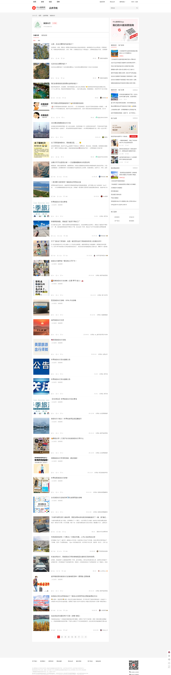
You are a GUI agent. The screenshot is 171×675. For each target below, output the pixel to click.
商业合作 (112, 1)
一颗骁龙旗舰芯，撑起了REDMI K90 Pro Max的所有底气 (128, 141)
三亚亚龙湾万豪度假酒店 (118, 181)
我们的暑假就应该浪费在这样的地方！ (64, 83)
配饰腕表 (131, 221)
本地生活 (131, 217)
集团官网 (102, 1)
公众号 (54, 204)
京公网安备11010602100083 (39, 668)
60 (122, 162)
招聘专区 (50, 661)
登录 (132, 1)
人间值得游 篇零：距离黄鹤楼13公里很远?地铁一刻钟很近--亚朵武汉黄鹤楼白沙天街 (134, 109)
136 (122, 154)
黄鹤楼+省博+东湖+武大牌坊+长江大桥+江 (122, 69)
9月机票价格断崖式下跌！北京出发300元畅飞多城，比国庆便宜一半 (128, 96)
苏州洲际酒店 (114, 191)
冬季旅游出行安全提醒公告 (60, 359)
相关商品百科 (115, 168)
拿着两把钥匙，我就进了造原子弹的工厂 (65, 221)
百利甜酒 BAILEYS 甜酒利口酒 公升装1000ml (123, 201)
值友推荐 (60, 204)
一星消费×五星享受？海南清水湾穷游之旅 (66, 182)
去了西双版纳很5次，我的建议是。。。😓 (66, 143)
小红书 (54, 264)
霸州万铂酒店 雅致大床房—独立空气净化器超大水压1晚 (126, 73)
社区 (50, 1)
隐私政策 (98, 661)
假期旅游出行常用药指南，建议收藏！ (64, 458)
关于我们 (34, 661)
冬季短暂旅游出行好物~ (59, 478)
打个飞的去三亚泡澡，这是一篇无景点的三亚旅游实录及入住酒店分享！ (76, 241)
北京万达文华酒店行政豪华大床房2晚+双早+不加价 (125, 62)
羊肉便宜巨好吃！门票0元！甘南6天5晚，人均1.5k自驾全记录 (73, 537)
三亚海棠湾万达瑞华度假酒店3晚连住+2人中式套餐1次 (128, 52)
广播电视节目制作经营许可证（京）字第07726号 (43, 671)
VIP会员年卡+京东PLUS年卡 (119, 204)
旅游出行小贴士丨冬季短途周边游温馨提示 (66, 419)
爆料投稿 (122, 1)
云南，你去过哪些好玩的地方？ (62, 44)
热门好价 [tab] (121, 45)
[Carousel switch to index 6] (127, 132)
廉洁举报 (78, 661)
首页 (40, 15)
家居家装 (117, 217)
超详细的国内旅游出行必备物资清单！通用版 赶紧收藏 (70, 576)
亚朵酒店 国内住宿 (116, 194)
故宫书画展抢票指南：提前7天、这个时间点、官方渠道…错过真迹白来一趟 (132, 113)
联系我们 (42, 661)
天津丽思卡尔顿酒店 (116, 187)
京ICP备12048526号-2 (78, 668)
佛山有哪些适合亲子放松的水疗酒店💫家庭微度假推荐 (126, 106)
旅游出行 (52, 15)
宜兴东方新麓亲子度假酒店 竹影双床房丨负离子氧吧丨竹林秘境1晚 (129, 76)
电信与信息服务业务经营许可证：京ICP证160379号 (59, 668)
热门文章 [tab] (121, 90)
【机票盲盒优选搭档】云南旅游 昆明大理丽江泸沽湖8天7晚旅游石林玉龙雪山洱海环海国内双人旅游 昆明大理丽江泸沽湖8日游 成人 (128, 174)
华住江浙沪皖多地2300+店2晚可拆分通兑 (122, 66)
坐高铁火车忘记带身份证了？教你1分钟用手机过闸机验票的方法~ (74, 596)
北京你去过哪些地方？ (59, 64)
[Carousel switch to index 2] (122, 132)
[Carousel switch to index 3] (123, 132)
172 (122, 145)
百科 (58, 1)
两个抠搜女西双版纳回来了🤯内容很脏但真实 (67, 103)
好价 (42, 1)
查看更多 (135, 90)
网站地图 (59, 661)
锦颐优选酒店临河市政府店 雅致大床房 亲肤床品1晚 (125, 83)
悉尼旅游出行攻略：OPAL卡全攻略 (63, 300)
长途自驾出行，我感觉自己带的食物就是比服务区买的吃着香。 (73, 557)
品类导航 (53, 8)
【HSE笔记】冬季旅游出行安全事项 (64, 399)
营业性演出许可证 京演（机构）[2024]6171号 (43, 670)
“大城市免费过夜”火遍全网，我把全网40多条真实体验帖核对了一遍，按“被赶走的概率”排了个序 (79, 517)
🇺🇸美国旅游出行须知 (58, 340)
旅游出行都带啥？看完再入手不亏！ (64, 261)
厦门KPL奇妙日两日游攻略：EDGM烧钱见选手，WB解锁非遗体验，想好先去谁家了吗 (135, 102)
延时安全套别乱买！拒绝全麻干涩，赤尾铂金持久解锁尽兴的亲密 (128, 150)
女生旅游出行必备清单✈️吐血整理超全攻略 (66, 497)
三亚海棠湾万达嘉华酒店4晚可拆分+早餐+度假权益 (125, 59)
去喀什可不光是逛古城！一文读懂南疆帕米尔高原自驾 (70, 162)
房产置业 (117, 221)
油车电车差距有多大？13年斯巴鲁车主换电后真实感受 (128, 158)
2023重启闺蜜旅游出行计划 (61, 123)
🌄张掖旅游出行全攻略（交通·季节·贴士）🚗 (67, 281)
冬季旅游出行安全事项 (59, 202)
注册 (136, 1)
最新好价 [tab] (114, 45)
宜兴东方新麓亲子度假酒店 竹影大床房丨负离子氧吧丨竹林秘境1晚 (129, 79)
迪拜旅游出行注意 (57, 320)
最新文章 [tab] (114, 90)
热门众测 (114, 118)
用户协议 (90, 661)
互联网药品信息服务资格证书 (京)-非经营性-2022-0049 (68, 670)
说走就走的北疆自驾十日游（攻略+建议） (66, 616)
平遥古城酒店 (114, 198)
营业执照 (84, 670)
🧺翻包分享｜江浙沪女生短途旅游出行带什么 (67, 438)
